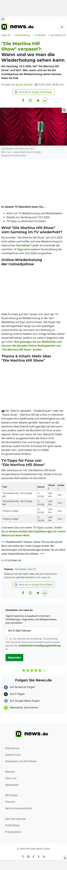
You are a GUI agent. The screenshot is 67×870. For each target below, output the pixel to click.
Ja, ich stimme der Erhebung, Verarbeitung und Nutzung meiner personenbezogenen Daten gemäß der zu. (33, 643)
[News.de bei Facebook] (33, 856)
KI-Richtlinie (12, 825)
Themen (10, 802)
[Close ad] (2, 19)
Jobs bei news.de (15, 819)
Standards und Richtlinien (21, 761)
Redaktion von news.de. (38, 577)
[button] (34, 92)
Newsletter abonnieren (23, 707)
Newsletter (12, 785)
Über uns (11, 778)
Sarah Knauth (24, 84)
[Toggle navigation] (62, 26)
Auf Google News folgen (24, 701)
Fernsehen (21, 569)
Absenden (14, 657)
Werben (10, 771)
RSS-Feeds (11, 795)
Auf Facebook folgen (22, 687)
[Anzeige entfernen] (64, 858)
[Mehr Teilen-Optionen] (45, 100)
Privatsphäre (13, 832)
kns (3, 560)
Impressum (12, 748)
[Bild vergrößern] (64, 110)
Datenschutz (13, 754)
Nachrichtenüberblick (18, 808)
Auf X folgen (17, 694)
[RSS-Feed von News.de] (44, 856)
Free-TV (32, 569)
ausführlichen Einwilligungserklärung (39, 645)
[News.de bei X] (38, 856)
